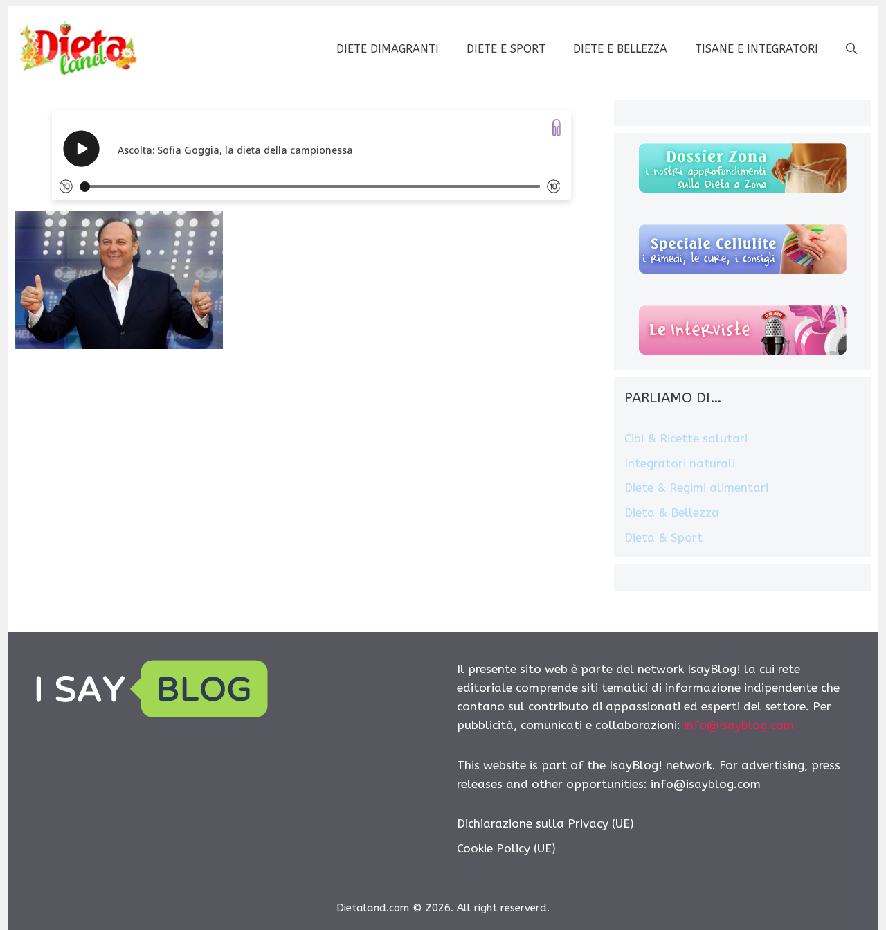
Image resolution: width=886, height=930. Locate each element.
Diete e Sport (506, 48)
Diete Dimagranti (387, 48)
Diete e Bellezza (620, 48)
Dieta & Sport (663, 537)
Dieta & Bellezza (671, 512)
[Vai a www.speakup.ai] (556, 127)
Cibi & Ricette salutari (686, 438)
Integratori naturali (679, 463)
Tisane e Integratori (756, 48)
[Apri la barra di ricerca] (851, 49)
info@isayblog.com (739, 725)
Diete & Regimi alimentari (696, 487)
